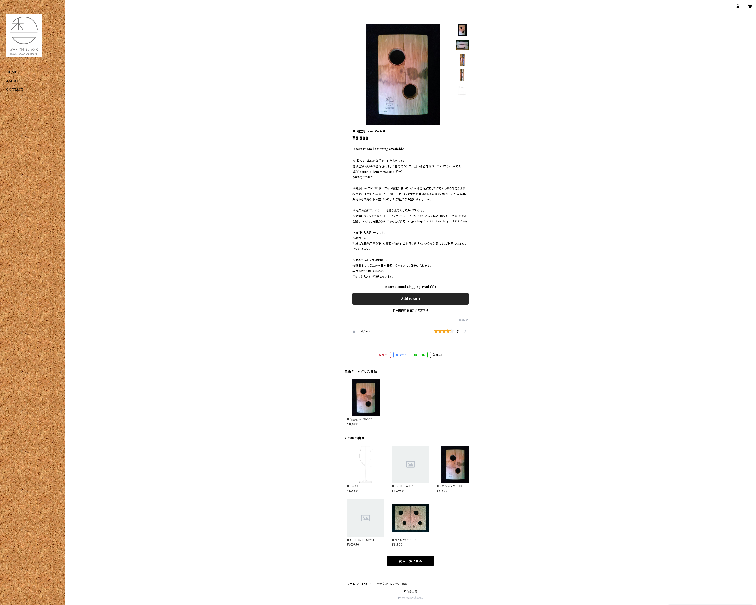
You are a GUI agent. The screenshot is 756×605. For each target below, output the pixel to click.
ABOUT (12, 81)
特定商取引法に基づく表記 (392, 583)
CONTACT (15, 89)
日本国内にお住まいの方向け (410, 310)
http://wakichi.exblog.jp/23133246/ (442, 221)
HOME (11, 72)
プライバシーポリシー (359, 583)
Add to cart (410, 299)
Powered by (406, 597)
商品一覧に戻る (410, 561)
